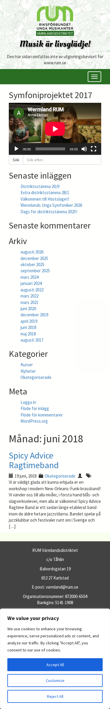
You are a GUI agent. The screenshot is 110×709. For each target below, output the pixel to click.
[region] (55, 659)
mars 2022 (29, 296)
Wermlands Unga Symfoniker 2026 (51, 205)
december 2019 (34, 314)
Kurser (27, 364)
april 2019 (29, 321)
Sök (16, 159)
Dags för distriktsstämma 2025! (49, 211)
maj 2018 (28, 334)
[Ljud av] (84, 149)
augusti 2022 (32, 290)
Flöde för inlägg (35, 408)
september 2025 (35, 270)
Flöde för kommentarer (42, 415)
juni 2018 (28, 327)
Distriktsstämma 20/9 (40, 186)
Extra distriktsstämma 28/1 (45, 192)
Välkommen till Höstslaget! (45, 199)
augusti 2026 (32, 252)
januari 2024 (31, 283)
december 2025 (34, 258)
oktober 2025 (32, 264)
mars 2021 (29, 302)
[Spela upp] (16, 149)
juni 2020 (28, 308)
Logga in (28, 402)
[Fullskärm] (94, 149)
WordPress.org (34, 421)
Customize (55, 680)
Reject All (55, 696)
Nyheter (28, 371)
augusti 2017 (32, 340)
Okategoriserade (36, 377)
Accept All (55, 664)
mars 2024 (29, 277)
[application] (55, 129)
